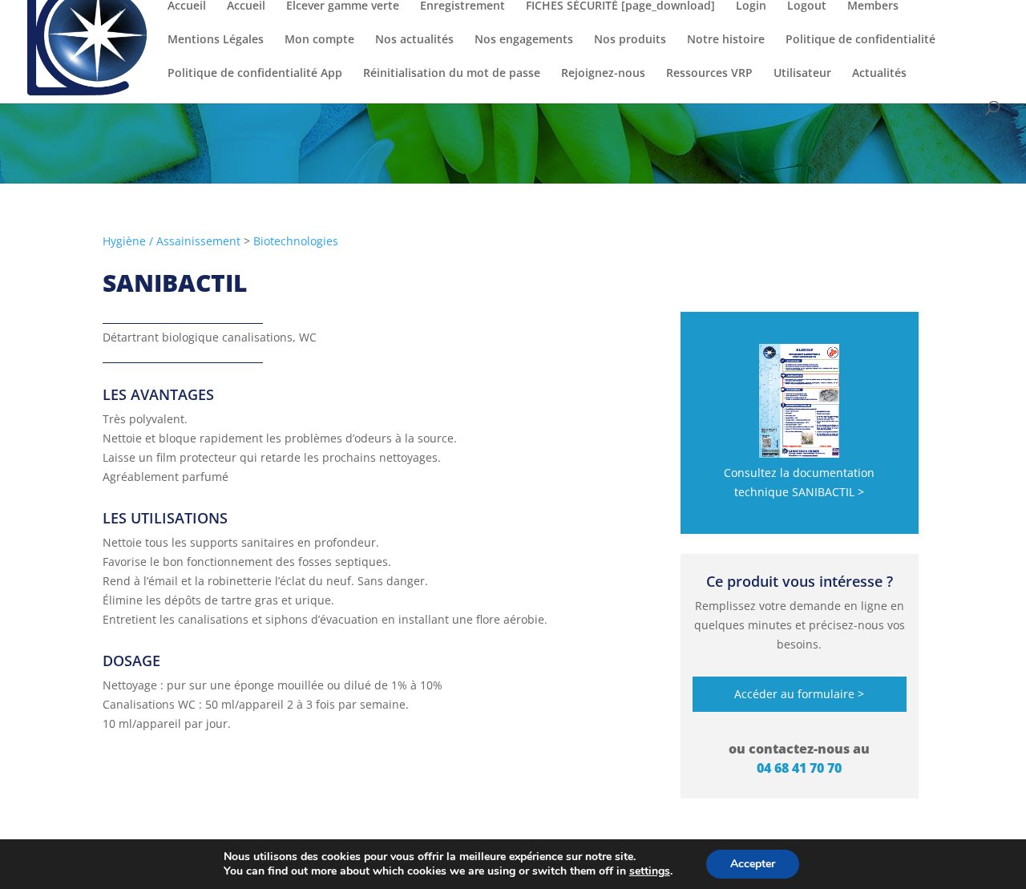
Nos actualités (414, 40)
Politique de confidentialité (860, 40)
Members (873, 6)
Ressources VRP (709, 73)
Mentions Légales (216, 40)
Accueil (187, 6)
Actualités (879, 73)
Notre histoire (726, 40)
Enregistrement (462, 6)
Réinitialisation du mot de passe (451, 73)
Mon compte (319, 40)
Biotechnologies (295, 241)
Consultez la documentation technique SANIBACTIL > (799, 482)
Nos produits (630, 40)
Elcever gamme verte (342, 6)
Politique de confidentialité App (255, 73)
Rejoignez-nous (603, 73)
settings (649, 871)
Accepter (752, 863)
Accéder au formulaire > (799, 693)
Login (751, 6)
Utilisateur (802, 73)
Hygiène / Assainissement (171, 241)
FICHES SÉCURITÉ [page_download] (620, 6)
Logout (806, 6)
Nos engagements (524, 40)
